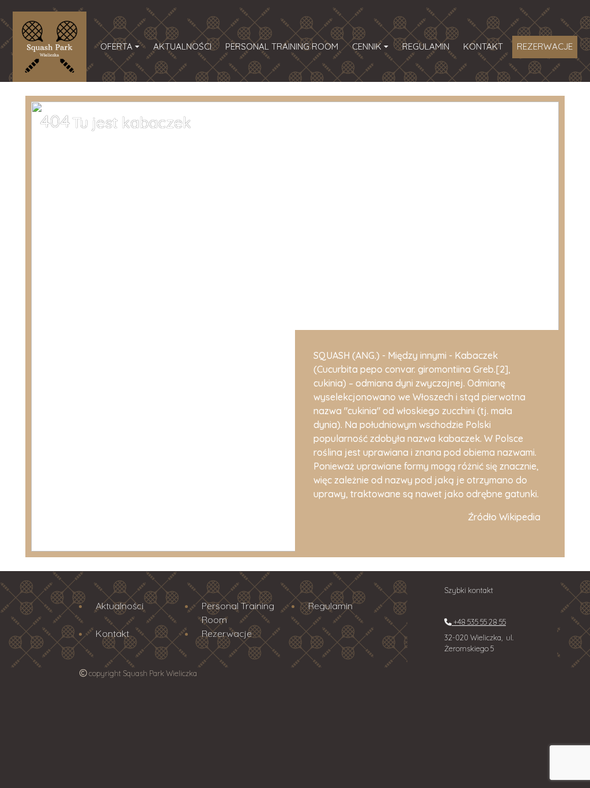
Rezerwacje (545, 46)
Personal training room (281, 46)
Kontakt (483, 46)
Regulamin (425, 46)
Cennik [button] (366, 46)
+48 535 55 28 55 (479, 621)
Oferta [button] (116, 46)
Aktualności (182, 46)
